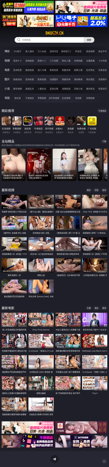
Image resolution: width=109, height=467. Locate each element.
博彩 (7, 51)
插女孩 (17, 98)
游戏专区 (54, 51)
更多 (104, 190)
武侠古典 (54, 88)
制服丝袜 (66, 70)
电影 (7, 70)
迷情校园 (66, 88)
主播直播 (90, 60)
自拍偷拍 (29, 60)
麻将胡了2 (66, 51)
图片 (7, 79)
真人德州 (29, 51)
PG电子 (17, 51)
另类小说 (78, 88)
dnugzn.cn (54, 33)
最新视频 (8, 190)
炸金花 (78, 51)
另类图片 (102, 79)
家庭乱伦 (29, 88)
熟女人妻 (66, 60)
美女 (89, 190)
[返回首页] (104, 461)
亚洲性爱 (17, 70)
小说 (7, 88)
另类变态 (102, 70)
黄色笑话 (90, 88)
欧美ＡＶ (42, 60)
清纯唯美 (78, 79)
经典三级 (78, 70)
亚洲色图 (29, 79)
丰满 (89, 308)
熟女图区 (90, 79)
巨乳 (96, 190)
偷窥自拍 (17, 79)
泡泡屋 (78, 98)
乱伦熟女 (90, 70)
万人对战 (42, 51)
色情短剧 (90, 98)
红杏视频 (66, 98)
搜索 (89, 39)
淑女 (96, 308)
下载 (104, 141)
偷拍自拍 (29, 70)
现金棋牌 (90, 51)
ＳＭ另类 (102, 60)
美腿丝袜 (66, 79)
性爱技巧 (102, 88)
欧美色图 (42, 79)
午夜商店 (29, 98)
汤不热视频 (54, 98)
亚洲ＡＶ (17, 60)
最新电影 (8, 308)
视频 (7, 60)
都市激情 (17, 88)
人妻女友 (42, 88)
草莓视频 (42, 98)
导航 (7, 98)
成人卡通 (42, 70)
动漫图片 (54, 79)
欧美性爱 (54, 70)
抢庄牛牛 (102, 51)
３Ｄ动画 (54, 60)
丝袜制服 (78, 60)
